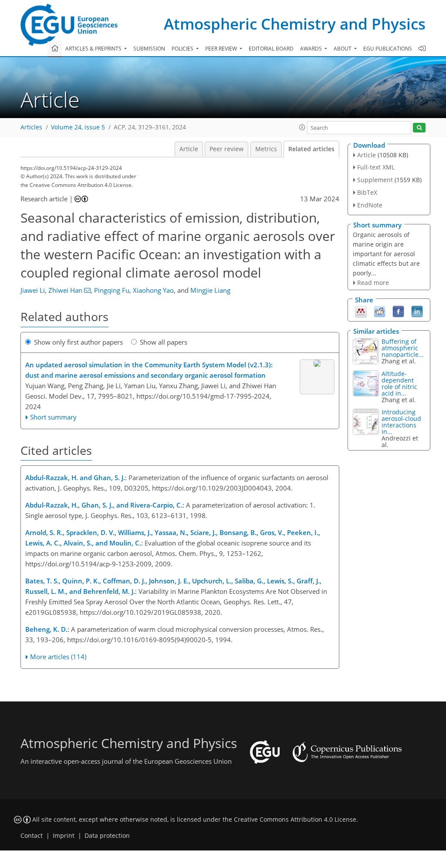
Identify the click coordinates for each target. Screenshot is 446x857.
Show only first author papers (78, 342)
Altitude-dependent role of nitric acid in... (399, 383)
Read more (373, 282)
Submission (149, 48)
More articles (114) (58, 656)
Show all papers (163, 342)
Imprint (63, 836)
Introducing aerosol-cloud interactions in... (401, 422)
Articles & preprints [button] (94, 48)
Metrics (266, 149)
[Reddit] (379, 311)
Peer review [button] (221, 48)
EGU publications (387, 48)
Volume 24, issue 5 (78, 127)
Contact (31, 836)
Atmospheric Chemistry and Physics (295, 24)
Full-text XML (376, 167)
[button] (302, 127)
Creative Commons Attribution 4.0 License (295, 819)
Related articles (311, 149)
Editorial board (271, 48)
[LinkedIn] (417, 311)
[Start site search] (419, 128)
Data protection (107, 836)
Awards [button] (311, 48)
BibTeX (367, 192)
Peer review (226, 149)
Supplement (375, 180)
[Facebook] (398, 311)
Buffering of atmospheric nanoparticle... (403, 348)
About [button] (343, 48)
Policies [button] (183, 48)
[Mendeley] (361, 311)
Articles (31, 127)
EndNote (369, 205)
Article (188, 149)
